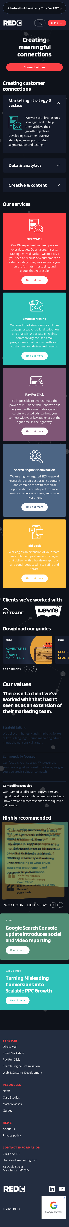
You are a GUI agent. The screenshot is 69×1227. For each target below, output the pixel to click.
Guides (7, 1110)
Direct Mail (10, 1047)
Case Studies (11, 1097)
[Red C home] (12, 23)
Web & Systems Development (22, 1073)
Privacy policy (12, 1135)
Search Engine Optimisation (21, 1066)
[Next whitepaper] (34, 669)
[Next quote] (60, 905)
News (6, 1091)
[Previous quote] (53, 905)
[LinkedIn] (52, 1189)
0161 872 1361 (39, 22)
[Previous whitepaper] (27, 669)
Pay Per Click (11, 1059)
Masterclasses (12, 1104)
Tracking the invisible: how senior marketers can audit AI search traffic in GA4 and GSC (34, 8)
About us (9, 1129)
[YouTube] (62, 1189)
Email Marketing (13, 1053)
